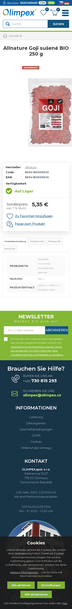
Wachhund (10, 249)
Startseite (14, 35)
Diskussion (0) (54, 241)
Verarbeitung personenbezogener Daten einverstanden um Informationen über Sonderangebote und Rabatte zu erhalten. (37, 350)
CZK (42, 2)
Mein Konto (12, 3)
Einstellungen (51, 585)
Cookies (36, 441)
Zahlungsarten (36, 423)
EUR (51, 2)
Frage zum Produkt (30, 224)
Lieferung (36, 417)
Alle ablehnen (21, 585)
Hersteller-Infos (37, 241)
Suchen (58, 24)
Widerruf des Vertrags (36, 448)
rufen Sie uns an (40, 378)
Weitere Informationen (24, 572)
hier (65, 603)
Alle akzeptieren (36, 594)
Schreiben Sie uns (41, 393)
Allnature (31, 167)
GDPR (36, 435)
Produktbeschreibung (15, 241)
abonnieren (57, 330)
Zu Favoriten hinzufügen (34, 216)
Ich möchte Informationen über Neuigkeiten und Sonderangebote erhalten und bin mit (37, 339)
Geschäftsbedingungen (36, 429)
